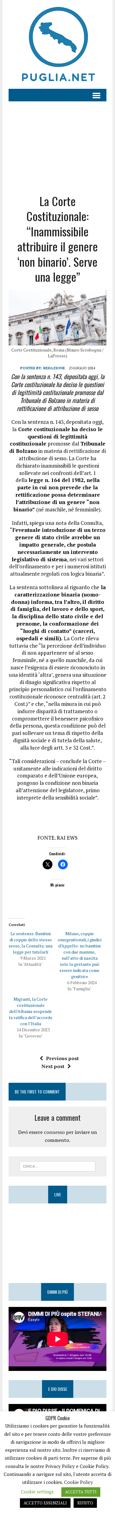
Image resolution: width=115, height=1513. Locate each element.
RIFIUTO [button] (85, 1503)
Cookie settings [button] (37, 1492)
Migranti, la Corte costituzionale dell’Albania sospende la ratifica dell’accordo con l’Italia (30, 1011)
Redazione (54, 368)
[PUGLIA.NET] (57, 44)
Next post (52, 1066)
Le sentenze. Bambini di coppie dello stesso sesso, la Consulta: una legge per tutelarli (30, 943)
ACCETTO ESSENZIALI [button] (45, 1503)
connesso (54, 1132)
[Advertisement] (57, 143)
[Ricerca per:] (57, 1165)
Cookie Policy (78, 1482)
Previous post (62, 1058)
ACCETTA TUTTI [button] (81, 1492)
